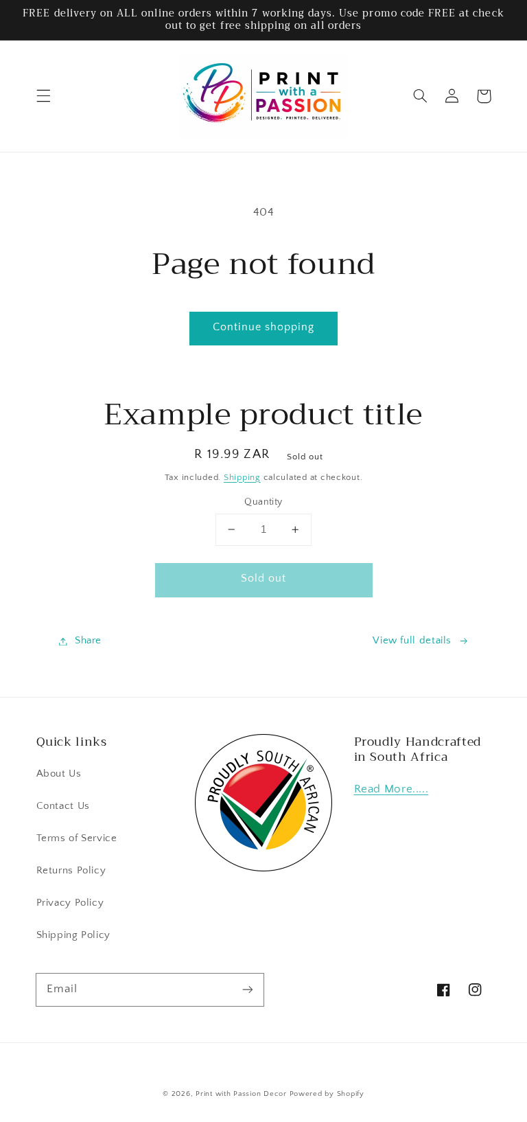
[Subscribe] (248, 989)
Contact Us (63, 806)
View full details (412, 640)
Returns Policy (71, 870)
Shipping (242, 477)
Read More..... (391, 789)
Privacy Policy (70, 902)
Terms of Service (76, 838)
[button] (43, 96)
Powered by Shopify (327, 1094)
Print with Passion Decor (241, 1094)
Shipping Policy (73, 935)
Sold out (263, 578)
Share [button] (88, 640)
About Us (59, 773)
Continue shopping (264, 327)
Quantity (263, 501)
